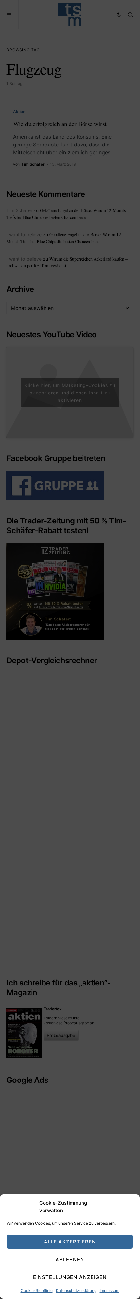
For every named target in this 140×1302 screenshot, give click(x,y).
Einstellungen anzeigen (70, 1277)
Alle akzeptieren (70, 1242)
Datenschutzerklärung (76, 1290)
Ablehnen (70, 1259)
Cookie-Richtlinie (37, 1290)
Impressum (109, 1290)
